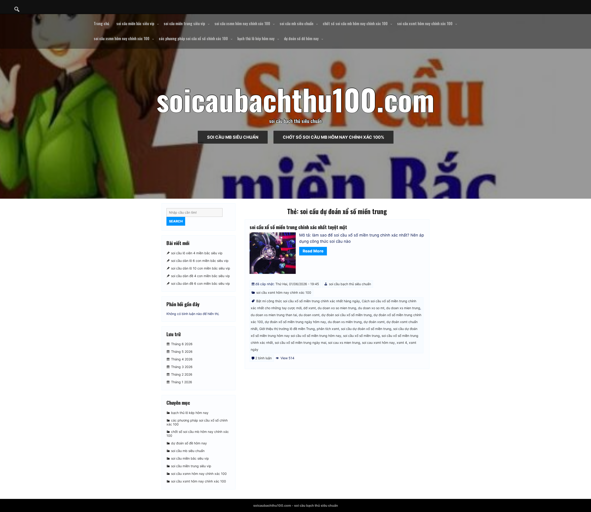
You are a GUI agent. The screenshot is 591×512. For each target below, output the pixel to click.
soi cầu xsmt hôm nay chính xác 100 (424, 23)
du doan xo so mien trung (337, 308)
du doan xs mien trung (403, 308)
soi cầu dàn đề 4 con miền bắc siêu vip (200, 276)
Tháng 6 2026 (182, 344)
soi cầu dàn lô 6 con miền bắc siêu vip (200, 261)
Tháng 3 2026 (182, 367)
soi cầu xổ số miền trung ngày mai (300, 342)
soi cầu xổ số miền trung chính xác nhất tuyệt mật (298, 227)
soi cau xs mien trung (344, 342)
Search (176, 221)
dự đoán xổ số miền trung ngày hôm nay (295, 322)
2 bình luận (263, 358)
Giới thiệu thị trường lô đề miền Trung (287, 329)
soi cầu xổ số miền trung (361, 336)
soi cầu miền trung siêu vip (184, 23)
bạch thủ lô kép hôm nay (255, 38)
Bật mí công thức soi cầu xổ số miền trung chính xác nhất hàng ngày (308, 301)
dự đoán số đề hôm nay (301, 38)
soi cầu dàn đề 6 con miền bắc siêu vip (200, 283)
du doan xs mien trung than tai (274, 315)
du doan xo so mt (371, 308)
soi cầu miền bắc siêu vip (135, 23)
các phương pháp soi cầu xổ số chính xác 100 (193, 38)
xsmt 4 (402, 342)
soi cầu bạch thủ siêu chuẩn (350, 284)
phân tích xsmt (328, 329)
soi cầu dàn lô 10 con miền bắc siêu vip (200, 268)
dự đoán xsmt (374, 322)
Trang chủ (101, 23)
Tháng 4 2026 (182, 359)
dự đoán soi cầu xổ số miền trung (346, 315)
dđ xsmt (309, 308)
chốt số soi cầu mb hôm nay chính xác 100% (333, 137)
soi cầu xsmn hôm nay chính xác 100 (242, 23)
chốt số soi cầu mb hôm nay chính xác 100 (355, 23)
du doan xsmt (309, 315)
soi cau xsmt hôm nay (378, 342)
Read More (313, 251)
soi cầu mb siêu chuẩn (296, 23)
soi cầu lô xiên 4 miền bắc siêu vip (197, 253)
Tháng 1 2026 (181, 382)
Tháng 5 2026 (182, 351)
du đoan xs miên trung (345, 322)
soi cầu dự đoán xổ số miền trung (366, 329)
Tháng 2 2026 (181, 374)
